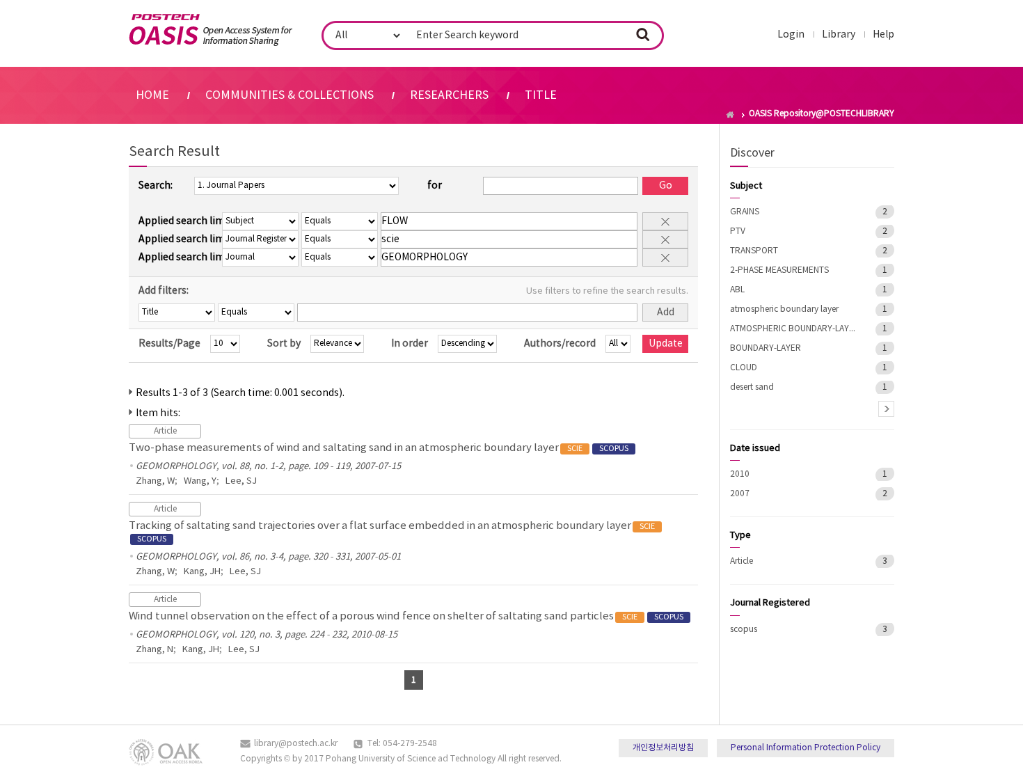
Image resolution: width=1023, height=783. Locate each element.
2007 (740, 493)
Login (790, 34)
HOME (152, 95)
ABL (737, 289)
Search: (155, 185)
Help (883, 34)
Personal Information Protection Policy (805, 747)
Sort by (284, 343)
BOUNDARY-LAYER (765, 348)
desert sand (752, 387)
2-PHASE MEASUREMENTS (779, 270)
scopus (743, 629)
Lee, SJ (241, 481)
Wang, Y (200, 481)
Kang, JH (202, 572)
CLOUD (743, 367)
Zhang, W (155, 481)
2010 (740, 474)
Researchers (449, 95)
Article (741, 561)
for (434, 185)
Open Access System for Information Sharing (210, 30)
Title (541, 95)
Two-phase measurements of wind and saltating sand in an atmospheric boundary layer (378, 448)
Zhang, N (154, 649)
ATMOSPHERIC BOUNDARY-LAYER (792, 328)
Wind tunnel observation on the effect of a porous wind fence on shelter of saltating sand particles (406, 616)
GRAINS (744, 211)
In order (409, 343)
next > (886, 409)
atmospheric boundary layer (784, 309)
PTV (737, 231)
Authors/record (560, 343)
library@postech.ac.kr (296, 743)
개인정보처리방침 (663, 747)
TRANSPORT (754, 250)
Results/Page (169, 343)
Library (838, 34)
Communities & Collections (289, 95)
